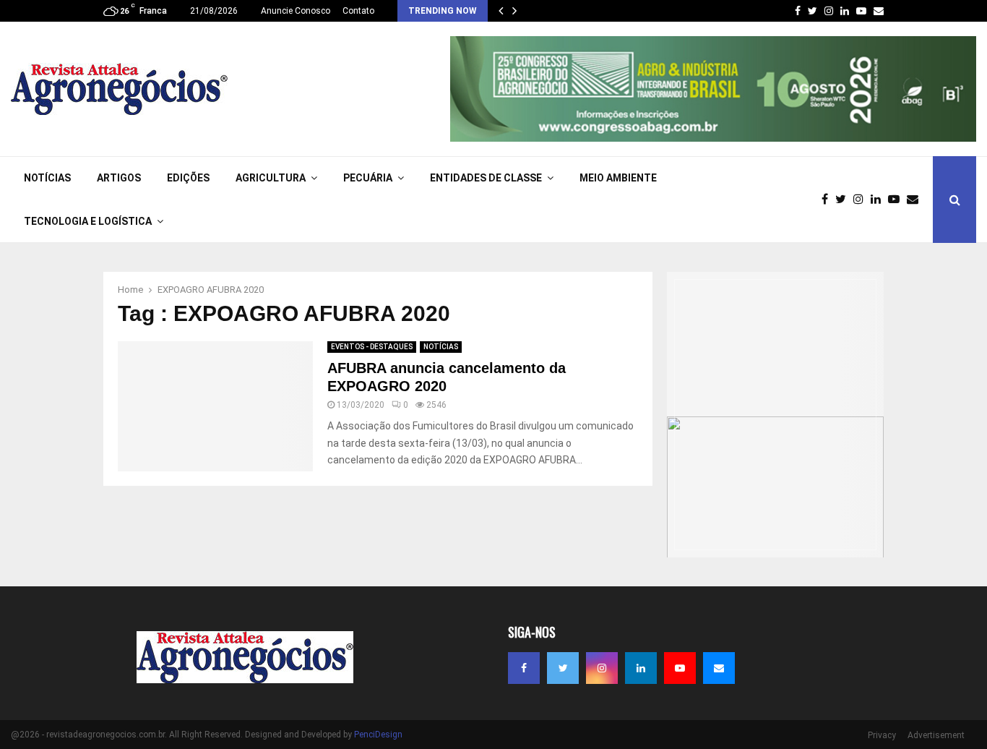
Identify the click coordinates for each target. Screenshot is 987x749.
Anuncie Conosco (295, 11)
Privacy (882, 735)
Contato (358, 11)
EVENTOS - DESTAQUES (372, 347)
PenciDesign (378, 734)
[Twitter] (844, 199)
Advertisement (936, 735)
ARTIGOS (119, 178)
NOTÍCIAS (47, 178)
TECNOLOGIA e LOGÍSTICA (88, 221)
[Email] (916, 199)
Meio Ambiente (618, 178)
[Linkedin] (879, 199)
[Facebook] (828, 199)
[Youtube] (897, 199)
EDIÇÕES (188, 178)
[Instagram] (862, 199)
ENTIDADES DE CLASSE (486, 178)
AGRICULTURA (271, 178)
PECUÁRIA (367, 178)
